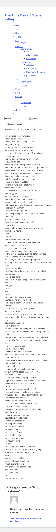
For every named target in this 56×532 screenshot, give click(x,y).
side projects (32, 55)
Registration (26, 102)
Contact (18, 96)
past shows (31, 58)
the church (25, 62)
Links (17, 93)
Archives (24, 43)
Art (16, 79)
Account (19, 100)
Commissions (26, 82)
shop (17, 110)
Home (18, 26)
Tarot (17, 89)
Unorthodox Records (35, 72)
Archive (24, 85)
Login (23, 106)
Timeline (30, 64)
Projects (19, 46)
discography (31, 68)
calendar (19, 37)
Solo (28, 51)
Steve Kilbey (26, 49)
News (17, 33)
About (18, 29)
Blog (17, 40)
